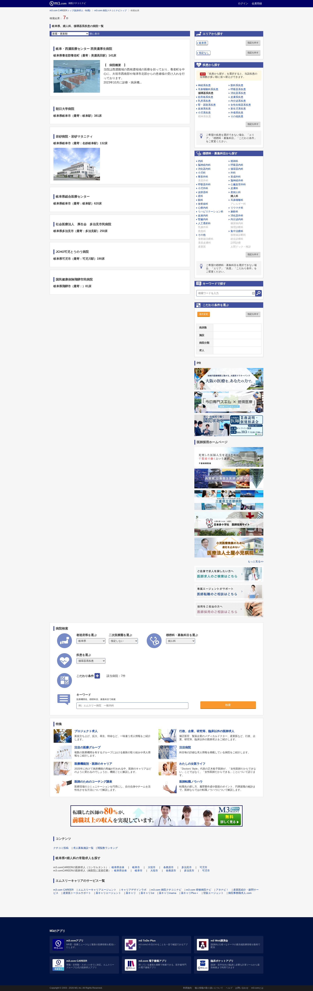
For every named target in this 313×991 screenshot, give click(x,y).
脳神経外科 (237, 180)
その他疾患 (237, 116)
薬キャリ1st (147, 892)
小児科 (202, 172)
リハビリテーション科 (210, 211)
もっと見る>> (255, 561)
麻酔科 (234, 211)
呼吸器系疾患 (238, 89)
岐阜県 (202, 42)
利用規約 (187, 988)
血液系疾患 (204, 108)
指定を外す (253, 42)
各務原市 (168, 867)
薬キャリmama (167, 892)
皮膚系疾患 (237, 97)
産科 (200, 196)
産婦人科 (236, 192)
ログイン (243, 3)
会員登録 (257, 3)
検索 (228, 704)
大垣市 (151, 867)
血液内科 (203, 215)
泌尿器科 (203, 192)
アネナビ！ (222, 889)
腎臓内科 (203, 219)
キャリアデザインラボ (133, 889)
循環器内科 (237, 168)
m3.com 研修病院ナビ (198, 889)
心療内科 (203, 207)
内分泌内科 (237, 219)
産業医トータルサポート (77, 892)
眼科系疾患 (237, 85)
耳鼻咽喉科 (237, 199)
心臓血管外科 (238, 184)
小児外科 (203, 188)
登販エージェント (213, 892)
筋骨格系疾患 (205, 97)
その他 (202, 234)
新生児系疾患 (238, 108)
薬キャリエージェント (108, 892)
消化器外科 (237, 215)
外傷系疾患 (237, 112)
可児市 (203, 867)
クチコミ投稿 (60, 847)
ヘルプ (229, 988)
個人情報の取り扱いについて (209, 988)
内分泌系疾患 (238, 100)
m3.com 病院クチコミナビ (166, 889)
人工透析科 (204, 223)
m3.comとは (257, 988)
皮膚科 (234, 188)
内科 (200, 161)
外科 (233, 172)
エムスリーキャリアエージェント (97, 889)
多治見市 (186, 867)
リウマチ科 (237, 207)
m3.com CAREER (63, 889)
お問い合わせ (241, 988)
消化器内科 (204, 168)
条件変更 (203, 314)
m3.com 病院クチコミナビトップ (110, 10)
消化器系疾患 (238, 93)
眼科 (200, 199)
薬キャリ (131, 892)
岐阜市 (136, 867)
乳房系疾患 (204, 100)
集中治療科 (237, 231)
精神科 (234, 161)
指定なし (204, 52)
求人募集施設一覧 (83, 847)
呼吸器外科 (204, 184)
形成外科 (236, 176)
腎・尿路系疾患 (207, 104)
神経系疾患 (204, 85)
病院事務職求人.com (240, 892)
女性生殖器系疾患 (241, 104)
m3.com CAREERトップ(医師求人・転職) (70, 10)
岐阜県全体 (118, 867)
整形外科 (203, 176)
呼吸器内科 (237, 164)
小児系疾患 (204, 112)
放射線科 (203, 203)
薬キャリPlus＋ (190, 892)
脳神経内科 (204, 164)
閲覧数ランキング (107, 847)
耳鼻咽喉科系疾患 (208, 89)
